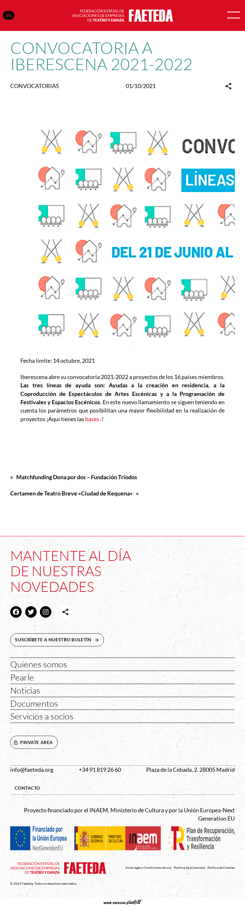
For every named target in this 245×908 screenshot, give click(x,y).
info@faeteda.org (31, 769)
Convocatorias (34, 86)
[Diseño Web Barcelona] (122, 903)
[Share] (228, 86)
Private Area (36, 742)
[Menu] (233, 15)
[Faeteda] (122, 15)
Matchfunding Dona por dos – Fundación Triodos (76, 477)
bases (93, 419)
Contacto (27, 788)
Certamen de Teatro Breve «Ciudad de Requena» (71, 493)
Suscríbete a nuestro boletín (59, 639)
